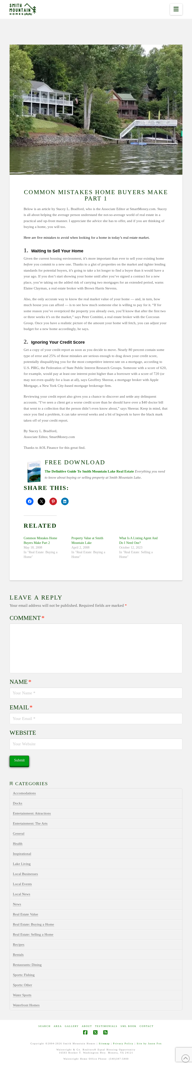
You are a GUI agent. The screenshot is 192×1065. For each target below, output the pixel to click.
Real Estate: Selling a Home (33, 934)
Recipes (18, 944)
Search (44, 1026)
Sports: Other (22, 985)
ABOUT (87, 1026)
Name (20, 681)
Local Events (22, 884)
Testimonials (106, 1026)
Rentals (18, 955)
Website (23, 732)
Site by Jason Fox (149, 1043)
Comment (27, 618)
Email (21, 707)
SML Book (129, 1026)
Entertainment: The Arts (30, 823)
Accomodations (24, 793)
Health (17, 844)
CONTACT (147, 1026)
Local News (21, 894)
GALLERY (72, 1026)
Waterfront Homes (26, 1005)
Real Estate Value (25, 914)
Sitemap (104, 1043)
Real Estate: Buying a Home (33, 924)
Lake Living (22, 864)
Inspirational (22, 854)
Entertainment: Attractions (32, 813)
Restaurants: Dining (27, 965)
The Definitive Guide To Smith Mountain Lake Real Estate (89, 471)
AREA (58, 1026)
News (17, 904)
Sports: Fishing (24, 975)
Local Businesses (25, 874)
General (18, 833)
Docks (17, 803)
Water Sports (22, 995)
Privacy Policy (123, 1043)
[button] (176, 9)
